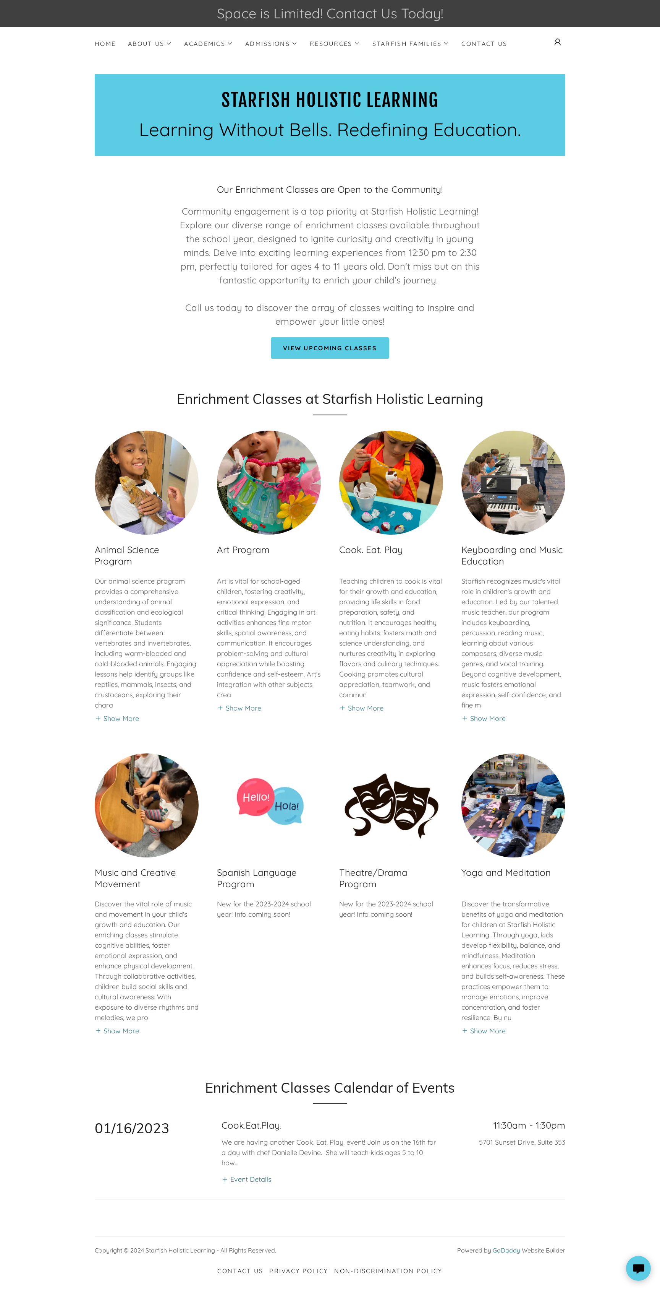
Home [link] (105, 43)
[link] (330, 104)
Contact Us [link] (484, 43)
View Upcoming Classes (330, 348)
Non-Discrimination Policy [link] (388, 1271)
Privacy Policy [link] (298, 1271)
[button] (150, 43)
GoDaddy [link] (506, 1250)
